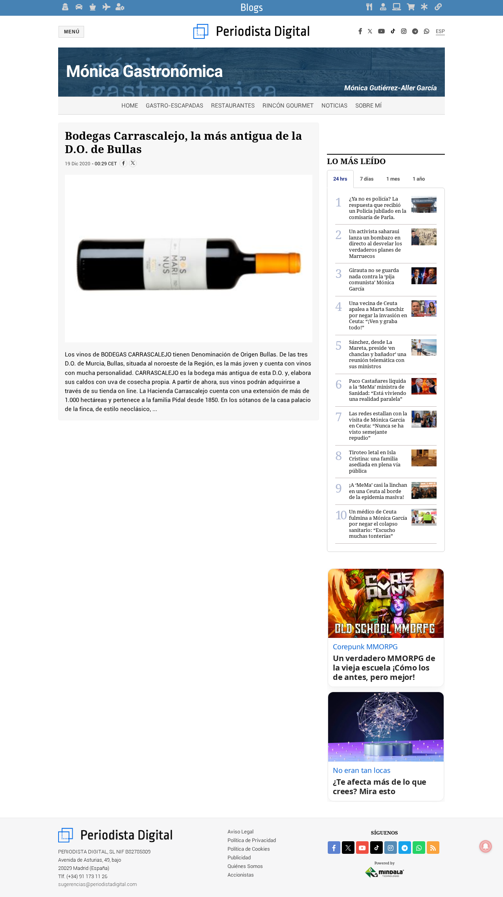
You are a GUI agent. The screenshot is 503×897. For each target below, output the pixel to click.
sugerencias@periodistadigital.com (97, 884)
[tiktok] (376, 847)
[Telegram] (415, 31)
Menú (72, 32)
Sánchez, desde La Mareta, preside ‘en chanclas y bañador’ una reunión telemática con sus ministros (377, 354)
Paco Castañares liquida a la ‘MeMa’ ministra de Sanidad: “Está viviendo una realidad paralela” (377, 390)
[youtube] (362, 847)
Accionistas (241, 875)
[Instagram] (403, 31)
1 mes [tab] (393, 179)
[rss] (433, 847)
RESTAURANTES (233, 106)
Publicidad (239, 857)
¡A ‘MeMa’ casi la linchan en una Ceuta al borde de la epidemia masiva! (378, 491)
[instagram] (390, 847)
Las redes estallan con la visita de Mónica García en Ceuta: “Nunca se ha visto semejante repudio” (378, 425)
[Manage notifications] (485, 846)
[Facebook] (360, 31)
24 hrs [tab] (340, 179)
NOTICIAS (334, 106)
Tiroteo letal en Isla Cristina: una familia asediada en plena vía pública (374, 461)
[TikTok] (393, 31)
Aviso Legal (240, 832)
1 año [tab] (419, 179)
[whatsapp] (426, 31)
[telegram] (404, 847)
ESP (440, 31)
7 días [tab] (367, 179)
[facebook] (334, 847)
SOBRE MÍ (368, 106)
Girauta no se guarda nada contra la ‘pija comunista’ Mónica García (374, 279)
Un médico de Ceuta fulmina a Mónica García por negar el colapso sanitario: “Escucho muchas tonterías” (378, 523)
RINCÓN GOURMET (288, 106)
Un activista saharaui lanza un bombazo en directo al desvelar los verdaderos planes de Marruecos (375, 243)
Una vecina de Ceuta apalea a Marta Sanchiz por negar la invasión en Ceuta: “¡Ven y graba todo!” (378, 315)
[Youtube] (381, 31)
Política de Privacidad (252, 840)
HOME (129, 106)
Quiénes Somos (245, 866)
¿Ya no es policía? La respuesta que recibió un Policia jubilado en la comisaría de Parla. (377, 208)
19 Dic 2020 (77, 163)
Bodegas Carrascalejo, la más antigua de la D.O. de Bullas (183, 142)
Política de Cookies (249, 849)
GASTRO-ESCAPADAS (174, 106)
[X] (370, 31)
